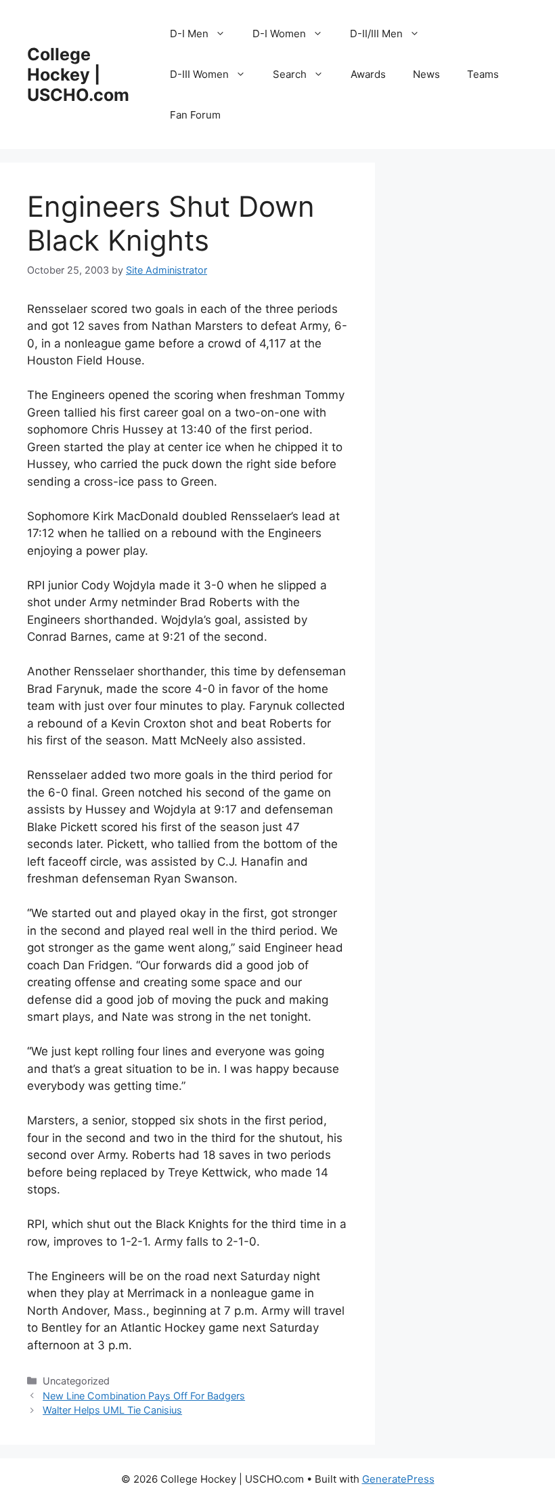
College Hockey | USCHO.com (78, 74)
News (426, 74)
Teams (483, 74)
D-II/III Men (376, 33)
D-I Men (189, 33)
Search (290, 74)
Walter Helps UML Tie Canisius (112, 1410)
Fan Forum (195, 114)
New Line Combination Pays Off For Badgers (144, 1395)
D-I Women (279, 33)
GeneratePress (398, 1479)
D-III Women (199, 74)
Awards (368, 74)
